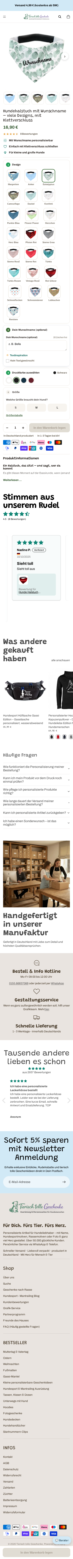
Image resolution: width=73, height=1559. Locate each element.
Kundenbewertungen (16, 1302)
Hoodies (8, 1407)
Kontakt (7, 1456)
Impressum (10, 1506)
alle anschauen (60, 660)
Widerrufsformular (14, 1512)
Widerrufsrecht (12, 1475)
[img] (36, 1069)
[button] (36, 392)
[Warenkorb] (68, 16)
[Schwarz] (16, 380)
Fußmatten (10, 1370)
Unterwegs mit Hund (15, 1401)
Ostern (7, 1358)
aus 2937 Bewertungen (36, 1072)
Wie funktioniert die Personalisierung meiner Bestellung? (33, 768)
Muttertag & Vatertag (15, 1351)
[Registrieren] (64, 1182)
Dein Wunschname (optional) (21, 337)
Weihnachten (11, 1364)
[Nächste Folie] (65, 704)
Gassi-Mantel (11, 1376)
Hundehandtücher (14, 1425)
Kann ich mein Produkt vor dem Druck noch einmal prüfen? (32, 779)
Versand (8, 1481)
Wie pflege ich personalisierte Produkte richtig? (30, 791)
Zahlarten (9, 1487)
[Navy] (24, 380)
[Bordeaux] (31, 380)
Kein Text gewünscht (22, 360)
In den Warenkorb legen (49, 427)
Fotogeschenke (12, 1413)
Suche (7, 1283)
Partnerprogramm (14, 1314)
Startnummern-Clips (15, 1431)
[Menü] (4, 16)
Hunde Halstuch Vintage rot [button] (28, 592)
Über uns (8, 1277)
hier (47, 1009)
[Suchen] (59, 16)
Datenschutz (10, 1469)
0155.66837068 (18, 983)
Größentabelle (14, 415)
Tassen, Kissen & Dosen (18, 1394)
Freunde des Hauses (16, 1320)
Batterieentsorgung (15, 1500)
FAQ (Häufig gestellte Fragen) (21, 1326)
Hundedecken (11, 1419)
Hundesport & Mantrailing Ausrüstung (26, 1388)
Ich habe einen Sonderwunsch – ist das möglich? (29, 822)
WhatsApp (57, 983)
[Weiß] (9, 380)
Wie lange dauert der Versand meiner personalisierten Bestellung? (28, 802)
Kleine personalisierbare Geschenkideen (28, 1382)
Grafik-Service (11, 1308)
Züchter (8, 1493)
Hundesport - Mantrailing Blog (21, 1295)
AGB (6, 1463)
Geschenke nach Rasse (17, 1289)
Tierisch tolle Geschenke (29, 1544)
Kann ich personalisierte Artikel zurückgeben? (34, 812)
